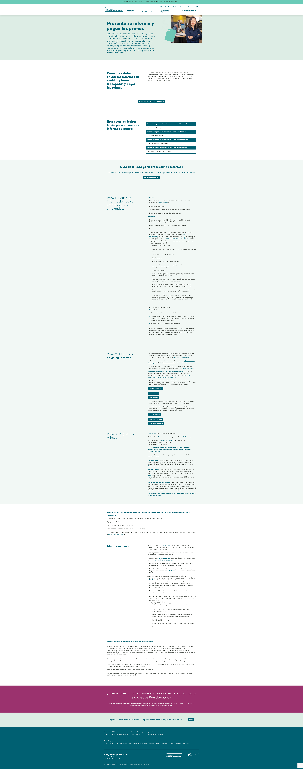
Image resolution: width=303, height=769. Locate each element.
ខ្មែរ (121, 743)
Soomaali (165, 743)
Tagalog (171, 743)
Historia (114, 732)
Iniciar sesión (178, 6)
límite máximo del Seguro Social (177, 238)
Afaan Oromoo (138, 743)
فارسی (116, 743)
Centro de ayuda (162, 6)
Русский (151, 743)
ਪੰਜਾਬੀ (145, 743)
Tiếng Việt (186, 743)
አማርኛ (107, 743)
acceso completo (166, 545)
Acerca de (107, 732)
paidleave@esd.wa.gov (116, 534)
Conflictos (107, 734)
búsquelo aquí (163, 202)
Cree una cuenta (169, 363)
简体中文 (157, 743)
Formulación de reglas (138, 732)
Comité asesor (135, 734)
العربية (111, 743)
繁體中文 (178, 743)
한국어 (125, 743)
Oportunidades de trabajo (120, 734)
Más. (176, 1)
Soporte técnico (164, 5)
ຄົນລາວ (130, 743)
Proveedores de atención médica (188, 11)
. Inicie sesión (153, 433)
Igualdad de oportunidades (155, 734)
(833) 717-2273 (116, 758)
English (190, 6)
